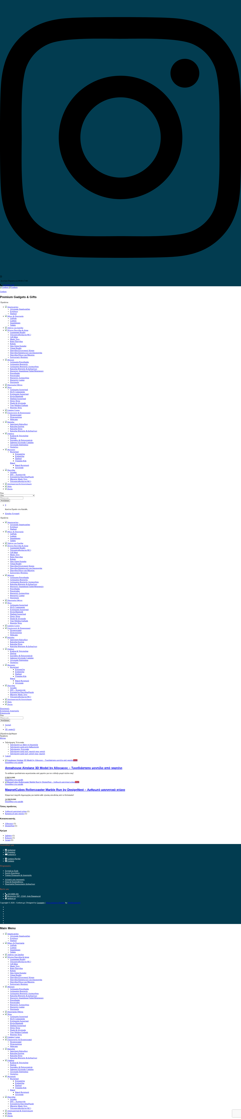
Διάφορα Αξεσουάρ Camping (22, 442)
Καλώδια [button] (10, 422)
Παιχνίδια (11, 1097)
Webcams (14, 419)
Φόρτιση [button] (10, 360)
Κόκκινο (8, 838)
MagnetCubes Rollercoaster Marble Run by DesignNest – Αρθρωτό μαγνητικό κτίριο (65, 789)
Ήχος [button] (9, 387)
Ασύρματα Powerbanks (19, 362)
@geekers (11, 852)
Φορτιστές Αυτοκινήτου (19, 378)
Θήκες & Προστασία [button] (15, 316)
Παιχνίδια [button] (11, 470)
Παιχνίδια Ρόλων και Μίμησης (22, 355)
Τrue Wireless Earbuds (19, 405)
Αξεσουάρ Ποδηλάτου (19, 445)
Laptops (13, 321)
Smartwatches (13, 934)
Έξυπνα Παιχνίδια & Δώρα (18, 957)
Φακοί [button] (12, 463)
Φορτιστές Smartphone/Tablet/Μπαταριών (27, 371)
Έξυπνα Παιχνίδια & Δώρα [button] (17, 330)
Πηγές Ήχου (15, 401)
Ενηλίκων (14, 311)
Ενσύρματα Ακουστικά (19, 394)
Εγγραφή (15, 513)
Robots (13, 344)
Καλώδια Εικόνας (17, 426)
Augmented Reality (17, 332)
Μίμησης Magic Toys (18, 479)
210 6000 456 (8, 285)
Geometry (41, 903)
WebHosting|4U (74, 903)
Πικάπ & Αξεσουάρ (18, 403)
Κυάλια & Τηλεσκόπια (19, 436)
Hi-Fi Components (17, 392)
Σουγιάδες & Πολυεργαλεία (21, 440)
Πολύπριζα (14, 382)
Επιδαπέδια (19, 456)
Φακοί (12, 1090)
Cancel (8, 756)
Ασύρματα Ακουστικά (19, 390)
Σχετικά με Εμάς (11, 871)
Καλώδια (11, 1049)
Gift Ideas (14, 337)
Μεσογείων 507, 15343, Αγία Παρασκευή (24, 896)
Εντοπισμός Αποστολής (9, 711)
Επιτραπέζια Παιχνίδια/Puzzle (22, 477)
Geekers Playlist (13, 859)
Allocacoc (9, 823)
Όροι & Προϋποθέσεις (14, 882)
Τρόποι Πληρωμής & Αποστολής (18, 875)
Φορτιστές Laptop (17, 380)
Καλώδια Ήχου (16, 429)
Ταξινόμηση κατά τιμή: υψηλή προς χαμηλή (27, 754)
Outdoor (10, 1060)
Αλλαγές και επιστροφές (15, 879)
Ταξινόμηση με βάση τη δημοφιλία (24, 745)
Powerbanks (15, 373)
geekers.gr (11, 898)
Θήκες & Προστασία (15, 943)
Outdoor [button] (10, 434)
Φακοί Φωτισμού (22, 465)
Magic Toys (14, 339)
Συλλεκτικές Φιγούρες (19, 357)
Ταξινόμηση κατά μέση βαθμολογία (24, 747)
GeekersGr (11, 854)
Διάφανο (8, 835)
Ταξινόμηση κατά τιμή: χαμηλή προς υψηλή (27, 751)
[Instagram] (120, 274)
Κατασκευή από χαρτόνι (14, 814)
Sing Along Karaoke (18, 346)
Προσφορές (4, 709)
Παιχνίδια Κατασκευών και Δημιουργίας (26, 353)
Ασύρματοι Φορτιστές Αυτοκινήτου (24, 366)
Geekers (3, 292)
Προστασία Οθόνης (14, 385)
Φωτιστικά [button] (14, 452)
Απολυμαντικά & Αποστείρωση (19, 484)
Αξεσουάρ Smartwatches (20, 309)
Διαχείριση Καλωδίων (19, 424)
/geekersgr (11, 850)
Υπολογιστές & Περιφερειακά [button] (18, 413)
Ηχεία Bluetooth (16, 396)
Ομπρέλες (14, 447)
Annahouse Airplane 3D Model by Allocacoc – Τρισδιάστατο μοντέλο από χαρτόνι (63, 768)
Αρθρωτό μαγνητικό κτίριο (16, 811)
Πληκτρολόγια (16, 417)
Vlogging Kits (20, 461)
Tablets (13, 325)
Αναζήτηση (5, 501)
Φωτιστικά (14, 1079)
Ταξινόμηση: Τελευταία (19, 749)
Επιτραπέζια (20, 454)
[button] (14, 762)
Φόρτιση (10, 987)
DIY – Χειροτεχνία (17, 475)
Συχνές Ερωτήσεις (12, 873)
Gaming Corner (13, 410)
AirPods (13, 318)
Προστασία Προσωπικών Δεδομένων (20, 884)
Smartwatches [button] (12, 307)
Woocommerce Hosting (55, 903)
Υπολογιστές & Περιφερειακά (19, 1040)
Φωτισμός (11, 1076)
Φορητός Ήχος (16, 408)
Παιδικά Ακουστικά (18, 399)
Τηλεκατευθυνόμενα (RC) (20, 335)
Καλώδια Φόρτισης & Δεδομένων (23, 369)
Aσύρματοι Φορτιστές (19, 364)
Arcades (13, 472)
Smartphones (15, 323)
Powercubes (15, 376)
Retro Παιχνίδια (16, 341)
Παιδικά (13, 314)
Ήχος (9, 1014)
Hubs (9, 486)
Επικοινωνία (5, 713)
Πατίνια (13, 438)
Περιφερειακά (15, 415)
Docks (10, 489)
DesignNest (9, 826)
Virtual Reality (16, 348)
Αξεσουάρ (19, 468)
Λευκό (7, 840)
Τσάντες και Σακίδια (15, 328)
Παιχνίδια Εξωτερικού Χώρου (22, 350)
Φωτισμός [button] (11, 450)
